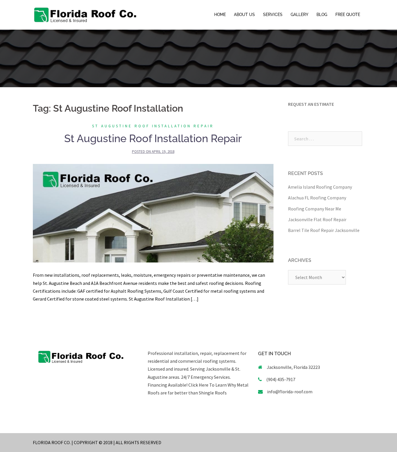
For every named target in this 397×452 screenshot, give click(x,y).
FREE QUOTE (347, 14)
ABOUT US (244, 14)
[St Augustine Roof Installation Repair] (153, 213)
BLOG (321, 14)
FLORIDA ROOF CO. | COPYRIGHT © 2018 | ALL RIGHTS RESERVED (97, 442)
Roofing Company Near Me (314, 209)
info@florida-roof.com (289, 391)
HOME (220, 14)
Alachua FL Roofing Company (317, 198)
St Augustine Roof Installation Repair (153, 126)
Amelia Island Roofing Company (320, 187)
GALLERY (299, 14)
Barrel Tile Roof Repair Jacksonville (324, 230)
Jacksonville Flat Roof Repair (317, 219)
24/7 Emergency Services (205, 377)
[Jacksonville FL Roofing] (85, 14)
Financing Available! (167, 385)
